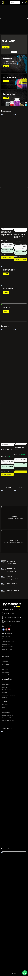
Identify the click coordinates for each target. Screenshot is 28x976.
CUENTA (4, 702)
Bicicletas (4, 659)
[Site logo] (3, 2)
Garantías (4, 692)
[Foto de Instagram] (7, 496)
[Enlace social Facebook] (3, 629)
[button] (7, 257)
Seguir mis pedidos (7, 718)
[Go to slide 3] (14, 51)
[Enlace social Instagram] (6, 629)
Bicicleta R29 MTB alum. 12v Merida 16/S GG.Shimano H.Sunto (7, 449)
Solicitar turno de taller (8, 720)
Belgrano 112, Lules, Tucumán (12, 621)
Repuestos (5, 669)
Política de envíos (6, 644)
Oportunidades (6, 675)
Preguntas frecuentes (7, 649)
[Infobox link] (14, 562)
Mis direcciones (6, 712)
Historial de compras (7, 715)
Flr (15, 444)
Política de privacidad (7, 646)
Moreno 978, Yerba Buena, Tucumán (13, 625)
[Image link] (14, 788)
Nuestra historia (6, 639)
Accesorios (5, 661)
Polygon (4, 229)
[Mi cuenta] (22, 2)
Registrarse (5, 704)
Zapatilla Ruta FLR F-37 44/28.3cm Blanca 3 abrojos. (20, 447)
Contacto (4, 697)
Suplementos (5, 672)
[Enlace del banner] (14, 64)
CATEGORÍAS (6, 656)
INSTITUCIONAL (7, 633)
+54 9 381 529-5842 (9, 613)
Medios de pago (6, 684)
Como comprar (6, 682)
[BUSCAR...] (18, 2)
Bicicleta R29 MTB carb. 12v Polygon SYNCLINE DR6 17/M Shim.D (6, 233)
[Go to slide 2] (13, 51)
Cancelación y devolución (8, 695)
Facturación (5, 687)
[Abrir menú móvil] (7, 2)
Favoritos (4, 710)
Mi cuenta (4, 707)
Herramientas (5, 664)
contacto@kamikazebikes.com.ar (12, 617)
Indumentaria (5, 667)
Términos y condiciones (8, 641)
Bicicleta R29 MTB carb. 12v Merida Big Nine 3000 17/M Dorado (19, 235)
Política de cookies (7, 652)
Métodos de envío (7, 689)
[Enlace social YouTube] (9, 629)
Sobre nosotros (6, 636)
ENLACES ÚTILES (7, 679)
